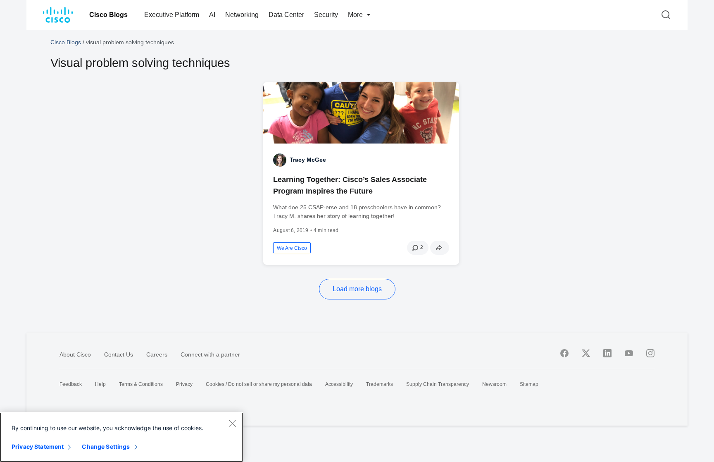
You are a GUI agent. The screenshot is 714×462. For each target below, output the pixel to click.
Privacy (184, 384)
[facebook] (564, 353)
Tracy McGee (308, 159)
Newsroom (494, 384)
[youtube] (629, 353)
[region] (121, 437)
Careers (156, 354)
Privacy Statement (38, 446)
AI (212, 14)
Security (326, 14)
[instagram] (650, 353)
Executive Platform (171, 14)
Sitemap (529, 384)
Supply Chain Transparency (437, 384)
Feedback (71, 384)
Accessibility (339, 384)
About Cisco (75, 354)
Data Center (286, 14)
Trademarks (379, 384)
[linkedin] (607, 353)
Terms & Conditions (141, 384)
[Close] (232, 423)
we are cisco (292, 248)
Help (100, 384)
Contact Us (118, 354)
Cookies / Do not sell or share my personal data (259, 384)
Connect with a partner (210, 354)
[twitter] (586, 353)
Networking (242, 14)
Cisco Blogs (108, 14)
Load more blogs (357, 288)
